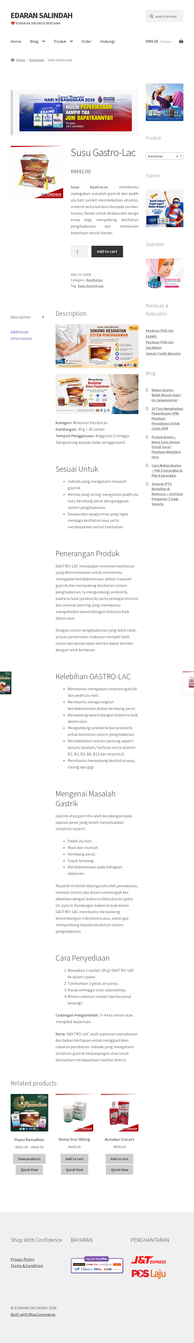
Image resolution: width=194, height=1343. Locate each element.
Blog (34, 41)
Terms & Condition (27, 1265)
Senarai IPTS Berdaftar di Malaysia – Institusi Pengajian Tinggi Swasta (167, 493)
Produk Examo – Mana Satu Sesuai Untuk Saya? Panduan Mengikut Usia (166, 447)
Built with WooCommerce (33, 1314)
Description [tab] (21, 316)
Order (86, 41)
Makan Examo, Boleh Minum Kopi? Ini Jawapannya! (166, 395)
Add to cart (107, 251)
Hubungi (107, 41)
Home (16, 41)
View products (29, 1159)
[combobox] (164, 155)
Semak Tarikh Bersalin (163, 353)
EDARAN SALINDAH (41, 15)
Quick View (29, 1169)
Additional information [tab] (21, 335)
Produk (60, 41)
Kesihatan (36, 60)
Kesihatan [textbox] (163, 156)
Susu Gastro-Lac (91, 285)
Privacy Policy (22, 1259)
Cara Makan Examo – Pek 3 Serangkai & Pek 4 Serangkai (167, 470)
